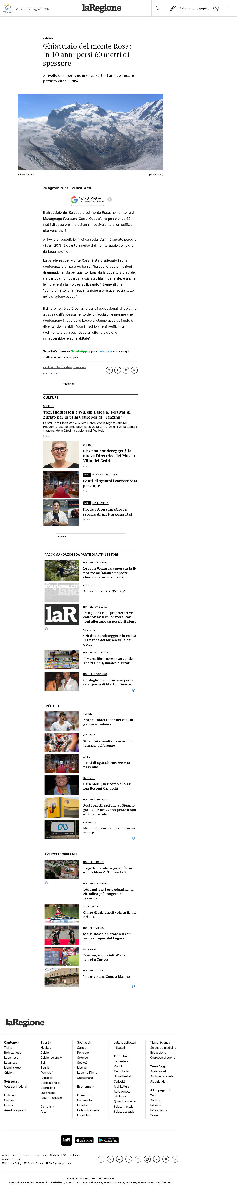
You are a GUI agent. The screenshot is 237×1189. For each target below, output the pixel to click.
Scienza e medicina (163, 1047)
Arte (43, 1111)
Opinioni (83, 1095)
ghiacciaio (79, 367)
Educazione (158, 1052)
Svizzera (11, 1081)
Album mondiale (51, 1098)
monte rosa (50, 373)
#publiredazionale (162, 1076)
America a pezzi (15, 1110)
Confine (9, 1100)
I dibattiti (119, 1047)
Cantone (11, 1042)
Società (82, 1062)
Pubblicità (74, 1155)
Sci (43, 1062)
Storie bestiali (122, 1076)
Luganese (10, 1062)
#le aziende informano (158, 1082)
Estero (9, 1095)
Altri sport (47, 1078)
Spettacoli (84, 1042)
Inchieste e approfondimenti (125, 1061)
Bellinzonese (12, 1052)
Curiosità (119, 1081)
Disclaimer (26, 1155)
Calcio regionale (51, 1057)
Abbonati (187, 8)
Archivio (155, 1100)
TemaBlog (158, 1066)
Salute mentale (123, 1106)
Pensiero (83, 1052)
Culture (46, 1106)
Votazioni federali (15, 1086)
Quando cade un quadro (125, 1102)
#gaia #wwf (158, 1071)
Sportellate (48, 1088)
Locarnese (11, 1057)
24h (153, 1095)
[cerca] (159, 8)
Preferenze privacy (59, 1163)
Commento (84, 1100)
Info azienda (158, 1110)
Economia (84, 1086)
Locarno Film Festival (85, 1073)
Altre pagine (159, 1090)
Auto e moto (122, 1091)
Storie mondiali (50, 1083)
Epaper (203, 8)
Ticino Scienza (160, 1042)
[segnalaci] (173, 8)
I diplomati (120, 1096)
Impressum (41, 1155)
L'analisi (82, 1105)
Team (154, 1115)
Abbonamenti (9, 1155)
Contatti (54, 1155)
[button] (101, 1159)
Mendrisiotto (12, 1067)
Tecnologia (121, 1071)
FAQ (63, 1155)
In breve (155, 1105)
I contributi (84, 1115)
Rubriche (121, 1056)
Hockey (46, 1047)
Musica (82, 1067)
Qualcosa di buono (162, 1057)
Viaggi (118, 1066)
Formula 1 (47, 1072)
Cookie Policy (35, 1163)
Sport (45, 1042)
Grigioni (9, 1072)
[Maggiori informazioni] (109, 200)
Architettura (121, 1086)
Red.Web (83, 188)
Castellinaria (85, 1078)
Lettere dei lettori (125, 1042)
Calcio (45, 1052)
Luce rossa (48, 1093)
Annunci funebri (11, 1159)
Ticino (8, 1047)
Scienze (82, 1057)
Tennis (45, 1067)
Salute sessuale (124, 1111)
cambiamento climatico (57, 367)
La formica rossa (88, 1110)
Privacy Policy (13, 1163)
